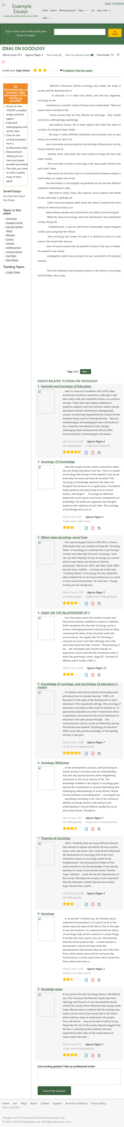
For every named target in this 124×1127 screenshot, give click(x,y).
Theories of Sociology (56, 838)
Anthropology (13, 247)
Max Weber (12, 260)
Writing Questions (67, 10)
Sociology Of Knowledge (58, 462)
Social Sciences (14, 251)
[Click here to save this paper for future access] (99, 452)
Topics (81, 10)
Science (10, 243)
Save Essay (52, 54)
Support (57, 1103)
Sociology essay (52, 989)
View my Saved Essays (78, 54)
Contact (45, 1103)
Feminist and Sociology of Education (66, 386)
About (33, 1103)
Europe (10, 239)
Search (53, 10)
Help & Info (102, 10)
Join (93, 10)
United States (13, 272)
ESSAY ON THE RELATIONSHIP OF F (65, 613)
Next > (85, 371)
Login (44, 17)
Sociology (11, 218)
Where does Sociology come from (64, 537)
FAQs (24, 1103)
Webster (10, 235)
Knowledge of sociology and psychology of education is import (78, 685)
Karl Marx (11, 255)
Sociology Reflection (55, 763)
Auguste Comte (14, 222)
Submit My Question (54, 1090)
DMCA (68, 1121)
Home (45, 10)
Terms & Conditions (76, 1103)
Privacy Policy (98, 1103)
